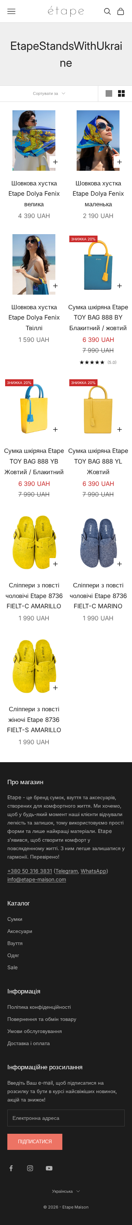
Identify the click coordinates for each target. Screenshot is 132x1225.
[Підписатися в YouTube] (49, 1168)
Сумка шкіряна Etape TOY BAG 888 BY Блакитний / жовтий (98, 317)
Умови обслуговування (34, 1031)
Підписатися (35, 1141)
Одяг (13, 955)
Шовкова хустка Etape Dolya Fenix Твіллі (34, 317)
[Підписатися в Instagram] (30, 1168)
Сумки (14, 919)
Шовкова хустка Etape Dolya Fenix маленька (98, 194)
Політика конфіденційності (39, 1007)
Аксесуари (19, 931)
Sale (12, 967)
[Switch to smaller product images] (121, 93)
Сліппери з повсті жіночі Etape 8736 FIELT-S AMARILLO (34, 719)
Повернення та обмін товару (41, 1019)
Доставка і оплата (28, 1043)
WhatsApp (93, 871)
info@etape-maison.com (36, 879)
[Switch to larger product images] (109, 93)
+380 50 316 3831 (29, 871)
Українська (62, 1191)
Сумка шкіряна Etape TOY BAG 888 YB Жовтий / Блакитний (34, 461)
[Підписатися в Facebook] (11, 1168)
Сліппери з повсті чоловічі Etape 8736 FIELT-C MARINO (98, 596)
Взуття (15, 943)
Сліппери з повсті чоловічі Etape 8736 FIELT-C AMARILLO (34, 596)
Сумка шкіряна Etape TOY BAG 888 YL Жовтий (98, 461)
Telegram (66, 871)
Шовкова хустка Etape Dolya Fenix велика (34, 194)
